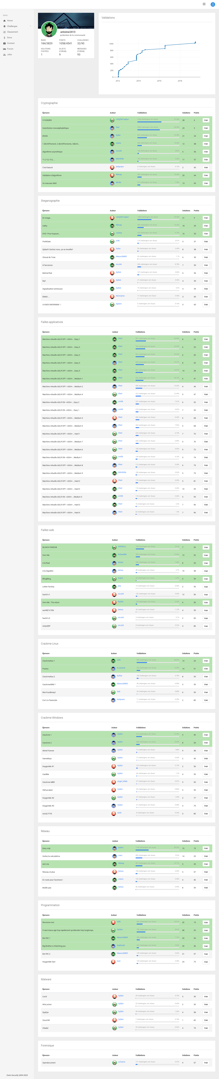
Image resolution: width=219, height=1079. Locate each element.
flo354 (120, 602)
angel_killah (122, 781)
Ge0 (117, 127)
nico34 (119, 151)
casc (120, 855)
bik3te (118, 182)
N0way (119, 174)
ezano (118, 143)
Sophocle (121, 945)
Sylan (118, 135)
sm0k (120, 401)
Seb (118, 691)
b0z (119, 586)
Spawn (119, 304)
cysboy (119, 233)
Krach (120, 578)
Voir (206, 120)
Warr (120, 338)
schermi (121, 1062)
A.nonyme (121, 668)
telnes (120, 562)
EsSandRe (122, 554)
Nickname (120, 296)
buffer (119, 676)
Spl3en (120, 929)
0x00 (119, 813)
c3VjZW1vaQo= (122, 119)
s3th (118, 241)
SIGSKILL (122, 546)
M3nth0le (120, 159)
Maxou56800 (121, 256)
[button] (213, 4)
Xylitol (118, 272)
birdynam (120, 166)
